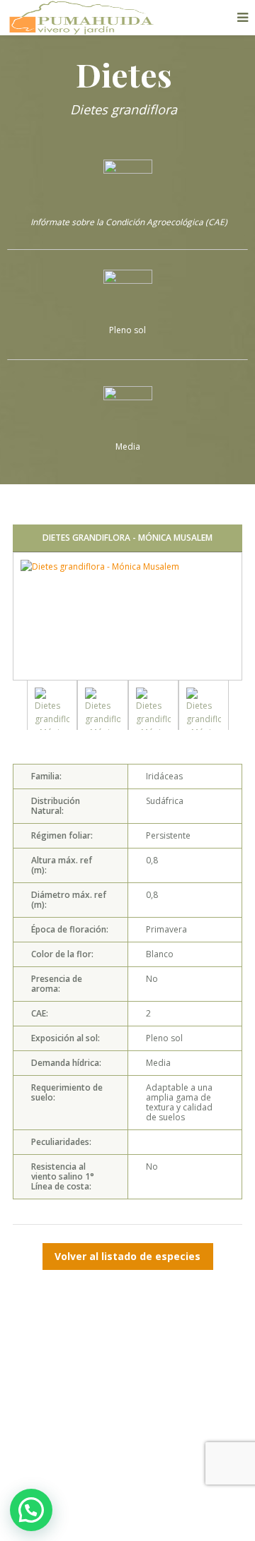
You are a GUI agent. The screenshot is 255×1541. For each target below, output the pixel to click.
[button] (31, 1510)
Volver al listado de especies (127, 1256)
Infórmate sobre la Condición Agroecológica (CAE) (127, 222)
